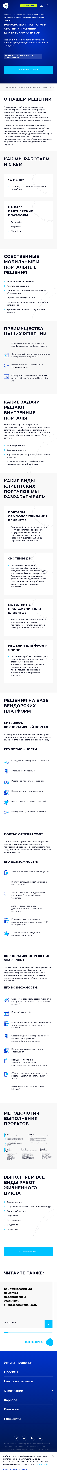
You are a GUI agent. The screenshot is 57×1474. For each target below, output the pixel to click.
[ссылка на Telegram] (16, 1438)
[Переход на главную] (10, 6)
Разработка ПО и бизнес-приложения (19, 56)
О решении (10, 87)
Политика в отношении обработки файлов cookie (24, 1446)
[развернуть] (40, 1391)
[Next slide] (55, 87)
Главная (8, 15)
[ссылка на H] (32, 1438)
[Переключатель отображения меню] (53, 5)
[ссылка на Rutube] (24, 1438)
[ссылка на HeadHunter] (40, 1438)
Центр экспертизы (18, 1381)
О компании (13, 1391)
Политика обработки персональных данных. (33, 1443)
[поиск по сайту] (47, 5)
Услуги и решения (22, 15)
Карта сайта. (9, 1443)
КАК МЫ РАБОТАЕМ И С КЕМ (33, 87)
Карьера (10, 1400)
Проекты (11, 1372)
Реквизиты (12, 1419)
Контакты (11, 1409)
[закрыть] (53, 1456)
